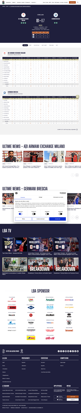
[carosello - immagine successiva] (77, 175)
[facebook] (59, 351)
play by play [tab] (36, 45)
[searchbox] (40, 1)
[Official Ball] (50, 315)
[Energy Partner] (50, 307)
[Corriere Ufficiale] (50, 323)
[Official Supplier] (31, 323)
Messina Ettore (17, 54)
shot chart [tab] (44, 45)
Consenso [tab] (23, 197)
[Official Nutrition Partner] (31, 338)
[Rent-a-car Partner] (12, 323)
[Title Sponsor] (12, 300)
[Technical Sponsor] (69, 315)
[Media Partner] (31, 330)
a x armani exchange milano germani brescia (19, 6)
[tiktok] (73, 351)
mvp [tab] (57, 45)
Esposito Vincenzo (18, 93)
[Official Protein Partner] (50, 300)
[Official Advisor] (50, 338)
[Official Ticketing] (12, 330)
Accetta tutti (57, 218)
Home (3, 6)
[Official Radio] (69, 323)
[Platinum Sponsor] (31, 300)
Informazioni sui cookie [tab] (58, 197)
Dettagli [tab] (40, 197)
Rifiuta (23, 218)
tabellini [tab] (25, 45)
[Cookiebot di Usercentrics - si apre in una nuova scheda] (61, 193)
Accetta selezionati (40, 218)
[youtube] (68, 351)
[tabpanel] (40, 91)
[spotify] (78, 351)
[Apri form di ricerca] (78, 2)
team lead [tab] (51, 45)
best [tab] (30, 45)
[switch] (34, 214)
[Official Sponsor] (69, 300)
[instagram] (61, 351)
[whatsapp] (75, 351)
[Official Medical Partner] (31, 307)
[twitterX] (71, 351)
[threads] (63, 351)
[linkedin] (66, 351)
